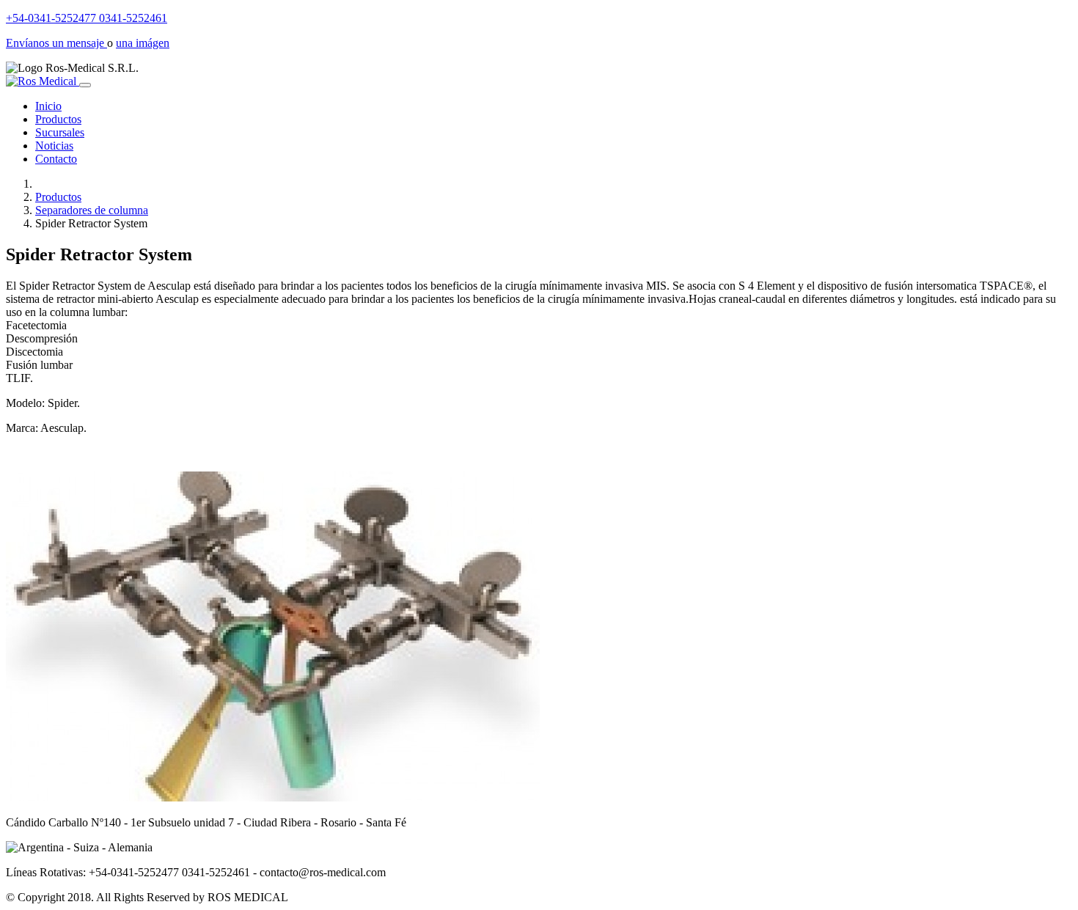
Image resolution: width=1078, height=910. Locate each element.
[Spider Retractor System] (273, 797)
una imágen (142, 43)
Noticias (54, 145)
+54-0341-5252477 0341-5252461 (86, 18)
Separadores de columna (91, 210)
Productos (58, 119)
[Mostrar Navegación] (85, 85)
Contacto (56, 159)
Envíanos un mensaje (56, 43)
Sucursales (59, 132)
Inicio (48, 106)
